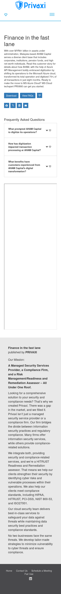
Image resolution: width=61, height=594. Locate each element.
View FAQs (27, 95)
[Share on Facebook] (7, 105)
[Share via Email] (26, 105)
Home (9, 570)
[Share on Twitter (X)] (13, 105)
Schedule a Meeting (41, 570)
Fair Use (29, 574)
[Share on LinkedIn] (19, 105)
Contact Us (21, 570)
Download (11, 95)
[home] (31, 4)
